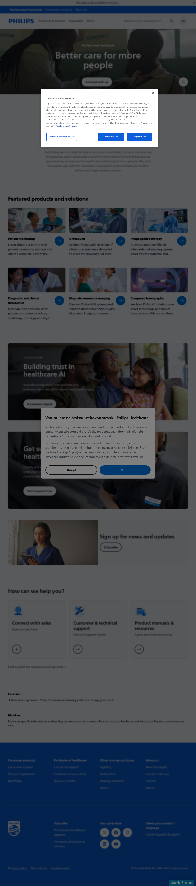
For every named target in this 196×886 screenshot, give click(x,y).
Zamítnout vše (110, 136)
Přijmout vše (139, 136)
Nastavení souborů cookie (61, 136)
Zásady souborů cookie (66, 126)
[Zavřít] (153, 93)
